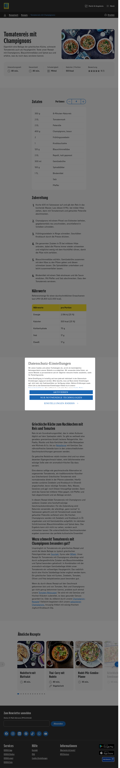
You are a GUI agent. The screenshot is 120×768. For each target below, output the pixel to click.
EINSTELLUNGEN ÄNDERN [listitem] (59, 403)
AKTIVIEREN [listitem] (60, 392)
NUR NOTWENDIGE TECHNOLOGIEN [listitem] (61, 397)
